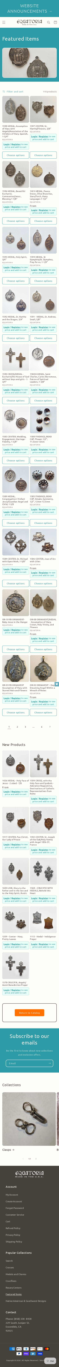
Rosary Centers (14, 1287)
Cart (8, 1221)
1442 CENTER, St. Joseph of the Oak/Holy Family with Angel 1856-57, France (42, 841)
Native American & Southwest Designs (26, 1301)
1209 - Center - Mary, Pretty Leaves (12, 937)
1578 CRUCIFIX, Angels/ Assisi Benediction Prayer (15, 983)
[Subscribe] (49, 1063)
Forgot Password (15, 1208)
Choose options (16, 155)
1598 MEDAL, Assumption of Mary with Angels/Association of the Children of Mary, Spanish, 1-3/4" (15, 131)
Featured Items (14, 1294)
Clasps (6, 1149)
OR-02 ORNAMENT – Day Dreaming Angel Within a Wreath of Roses (42, 687)
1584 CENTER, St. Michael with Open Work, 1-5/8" (15, 560)
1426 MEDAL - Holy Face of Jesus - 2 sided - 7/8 (15, 781)
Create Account (14, 1201)
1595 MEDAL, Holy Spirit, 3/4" (14, 258)
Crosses (10, 1267)
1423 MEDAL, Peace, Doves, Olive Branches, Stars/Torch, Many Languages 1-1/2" (41, 195)
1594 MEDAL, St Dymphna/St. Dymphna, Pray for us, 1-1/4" (41, 259)
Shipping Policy (14, 1241)
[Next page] (50, 726)
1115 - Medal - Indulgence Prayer (43, 937)
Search (9, 1260)
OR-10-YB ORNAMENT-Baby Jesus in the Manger (15, 620)
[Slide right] (36, 1159)
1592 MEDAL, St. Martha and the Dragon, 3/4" (14, 317)
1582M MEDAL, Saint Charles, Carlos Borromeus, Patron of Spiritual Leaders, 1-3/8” (43, 378)
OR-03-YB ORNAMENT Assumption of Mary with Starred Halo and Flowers (14, 687)
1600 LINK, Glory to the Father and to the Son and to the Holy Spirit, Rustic (15, 890)
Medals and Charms (16, 1274)
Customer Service (15, 1214)
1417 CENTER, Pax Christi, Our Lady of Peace (15, 838)
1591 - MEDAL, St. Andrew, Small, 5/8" (43, 317)
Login (7, 144)
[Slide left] (23, 1159)
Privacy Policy (13, 1234)
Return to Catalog (29, 1012)
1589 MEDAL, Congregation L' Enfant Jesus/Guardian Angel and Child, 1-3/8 (15, 500)
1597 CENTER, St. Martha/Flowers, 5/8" (40, 127)
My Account (12, 1194)
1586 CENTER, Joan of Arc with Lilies (43, 560)
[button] (3, 22)
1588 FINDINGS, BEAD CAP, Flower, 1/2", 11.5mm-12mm (41, 439)
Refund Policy (13, 1228)
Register (16, 144)
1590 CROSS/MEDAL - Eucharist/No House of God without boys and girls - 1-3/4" (15, 378)
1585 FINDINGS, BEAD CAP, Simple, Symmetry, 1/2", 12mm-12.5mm (41, 499)
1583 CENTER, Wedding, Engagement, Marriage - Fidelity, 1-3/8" (14, 439)
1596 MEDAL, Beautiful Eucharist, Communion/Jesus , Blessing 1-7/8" (13, 195)
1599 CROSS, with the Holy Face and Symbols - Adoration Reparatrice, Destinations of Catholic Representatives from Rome (42, 787)
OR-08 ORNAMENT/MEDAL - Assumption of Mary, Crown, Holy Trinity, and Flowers (43, 623)
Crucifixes (11, 1280)
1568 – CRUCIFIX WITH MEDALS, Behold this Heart (41, 890)
